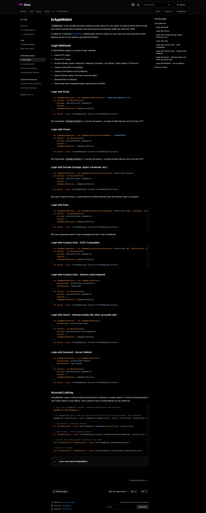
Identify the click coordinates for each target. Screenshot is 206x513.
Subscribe (143, 507)
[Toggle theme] (138, 4)
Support (168, 11)
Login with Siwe (162, 41)
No (143, 491)
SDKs (158, 11)
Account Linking (160, 67)
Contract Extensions (29, 88)
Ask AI (182, 5)
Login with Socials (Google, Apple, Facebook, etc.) (169, 36)
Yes (132, 491)
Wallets (23, 11)
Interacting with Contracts (31, 84)
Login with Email (162, 27)
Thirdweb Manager (28, 44)
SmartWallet (77, 34)
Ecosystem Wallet (28, 64)
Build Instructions (27, 49)
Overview (24, 26)
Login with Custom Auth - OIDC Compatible (168, 46)
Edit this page (61, 491)
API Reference (62, 11)
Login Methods (160, 23)
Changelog (181, 11)
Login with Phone (162, 31)
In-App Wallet (26, 60)
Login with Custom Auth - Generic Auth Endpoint (171, 52)
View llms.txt (67, 509)
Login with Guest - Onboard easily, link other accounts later (171, 58)
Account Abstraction (29, 68)
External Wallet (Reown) (30, 72)
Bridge (38, 11)
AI (53, 11)
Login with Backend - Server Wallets (170, 63)
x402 (31, 11)
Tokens (47, 11)
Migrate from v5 (27, 95)
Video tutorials (69, 502)
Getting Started (29, 30)
